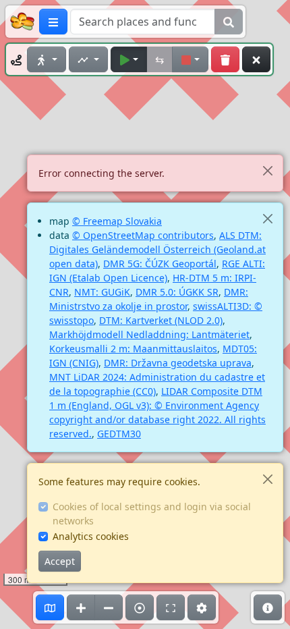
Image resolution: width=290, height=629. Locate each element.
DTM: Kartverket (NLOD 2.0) (161, 320)
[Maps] (50, 607)
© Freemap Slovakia (117, 221)
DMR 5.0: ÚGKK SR (177, 291)
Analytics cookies (91, 536)
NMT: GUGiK (102, 291)
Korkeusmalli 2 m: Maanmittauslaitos (133, 348)
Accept (60, 561)
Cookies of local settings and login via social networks (152, 513)
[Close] (267, 170)
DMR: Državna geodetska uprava (178, 362)
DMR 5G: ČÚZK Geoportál (159, 263)
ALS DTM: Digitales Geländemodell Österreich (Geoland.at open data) (157, 249)
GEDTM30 (119, 433)
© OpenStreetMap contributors (143, 235)
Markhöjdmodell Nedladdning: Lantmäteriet (149, 334)
